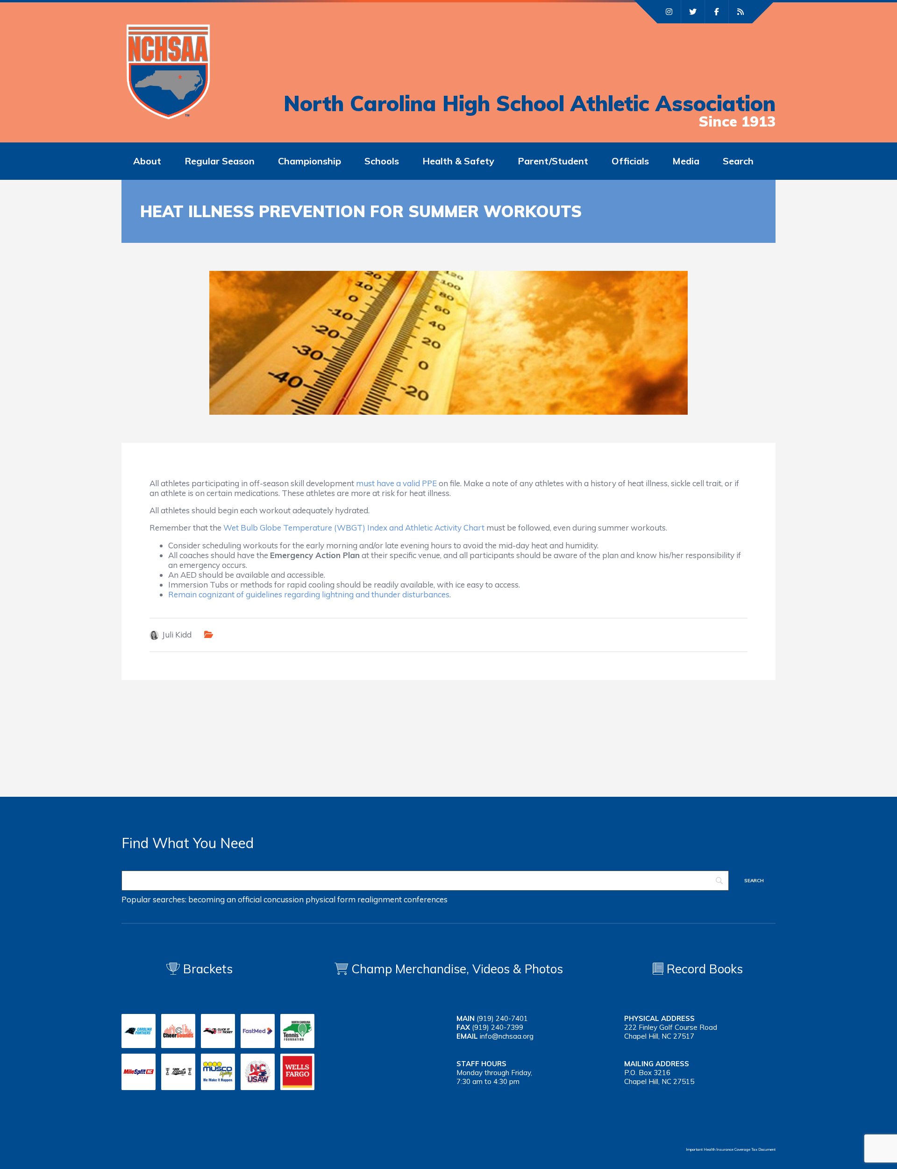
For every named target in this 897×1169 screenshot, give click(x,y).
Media (685, 161)
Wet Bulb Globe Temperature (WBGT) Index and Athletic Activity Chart (354, 527)
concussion (283, 899)
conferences (426, 899)
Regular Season (220, 161)
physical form (331, 899)
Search (738, 161)
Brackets (206, 969)
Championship (309, 161)
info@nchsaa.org (507, 1036)
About (147, 161)
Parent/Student (553, 161)
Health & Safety (458, 161)
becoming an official (225, 899)
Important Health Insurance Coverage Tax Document (731, 1149)
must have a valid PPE (396, 483)
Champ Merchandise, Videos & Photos (457, 969)
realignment (379, 899)
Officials (630, 161)
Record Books (703, 969)
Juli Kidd (177, 634)
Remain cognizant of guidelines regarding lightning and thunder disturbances (308, 594)
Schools (381, 161)
